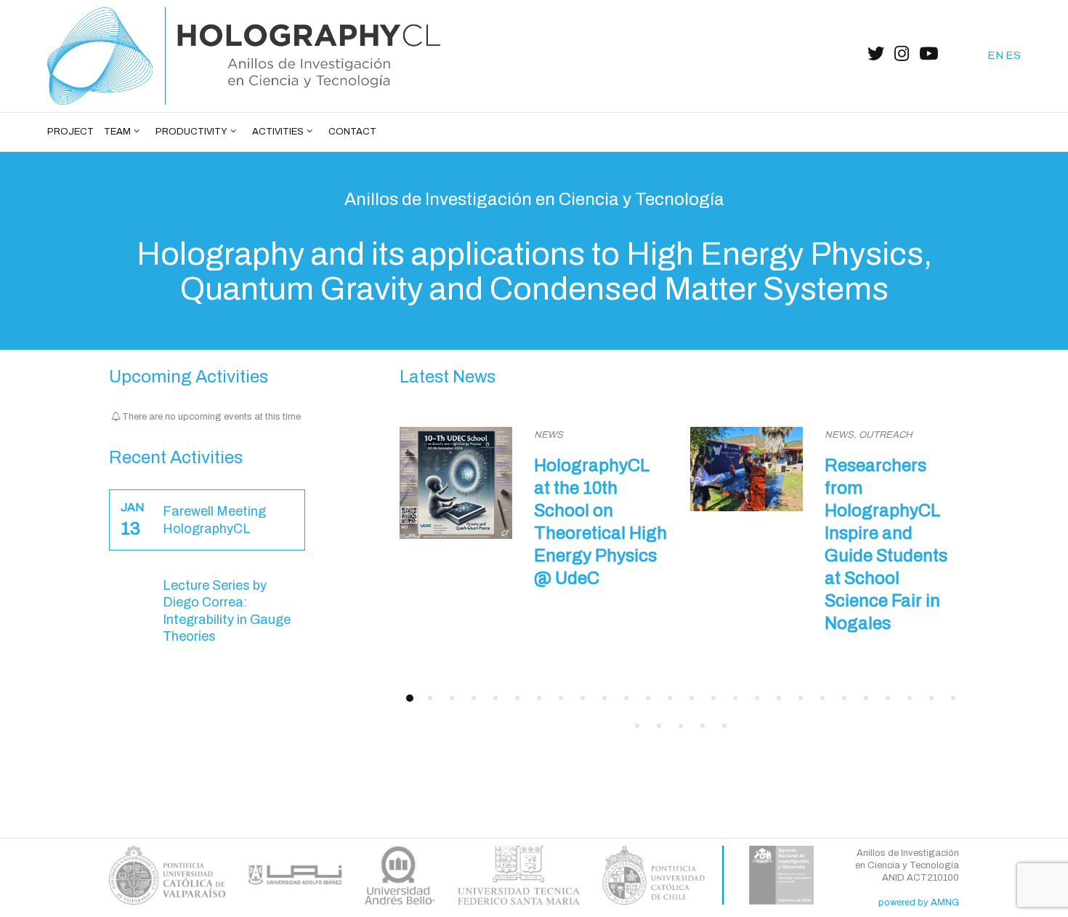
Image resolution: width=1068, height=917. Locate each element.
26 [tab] (953, 698)
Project (70, 132)
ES (1013, 55)
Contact (352, 132)
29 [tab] (681, 726)
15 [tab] (713, 698)
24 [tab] (909, 698)
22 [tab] (866, 698)
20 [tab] (822, 698)
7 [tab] (539, 698)
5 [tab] (495, 698)
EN (995, 55)
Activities (278, 132)
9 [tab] (582, 698)
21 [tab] (844, 698)
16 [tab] (735, 698)
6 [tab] (517, 698)
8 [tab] (561, 698)
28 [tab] (659, 726)
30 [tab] (702, 726)
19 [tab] (800, 698)
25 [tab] (931, 698)
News (548, 435)
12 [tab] (648, 698)
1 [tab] (409, 698)
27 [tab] (637, 726)
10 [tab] (604, 698)
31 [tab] (724, 726)
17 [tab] (757, 698)
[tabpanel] (534, 506)
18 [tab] (779, 698)
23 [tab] (888, 698)
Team (117, 132)
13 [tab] (670, 698)
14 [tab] (691, 698)
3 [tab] (452, 698)
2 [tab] (430, 698)
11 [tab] (626, 698)
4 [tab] (474, 698)
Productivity (191, 132)
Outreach (886, 435)
